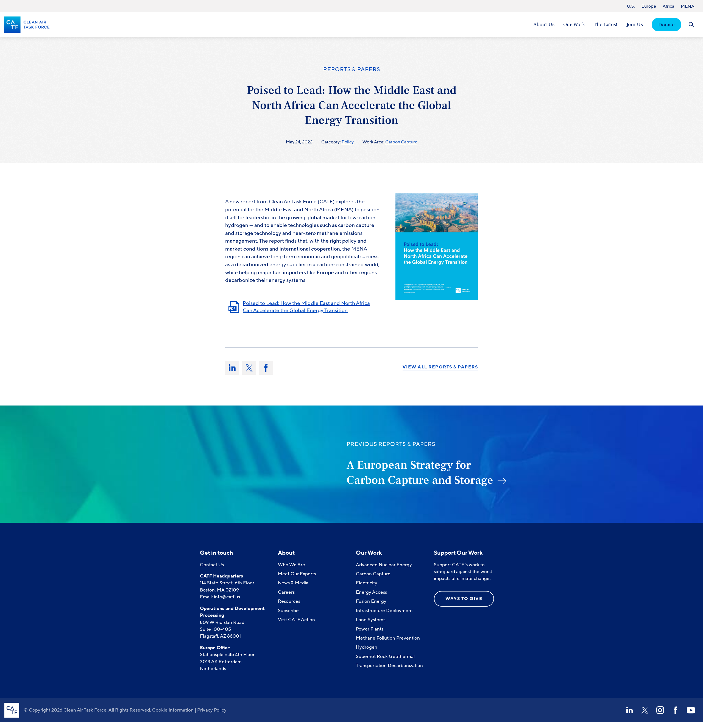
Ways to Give (463, 599)
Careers (286, 592)
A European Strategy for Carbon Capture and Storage (420, 473)
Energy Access (371, 592)
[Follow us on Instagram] (660, 710)
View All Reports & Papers (440, 367)
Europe (648, 6)
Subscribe (288, 610)
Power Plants (369, 629)
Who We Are (291, 565)
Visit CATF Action (296, 620)
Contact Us (212, 565)
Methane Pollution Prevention (388, 638)
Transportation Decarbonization (389, 665)
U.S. (631, 6)
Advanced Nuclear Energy (384, 565)
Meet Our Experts (297, 574)
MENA (687, 6)
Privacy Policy (212, 710)
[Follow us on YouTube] (691, 710)
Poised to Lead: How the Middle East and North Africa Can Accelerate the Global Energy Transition (306, 307)
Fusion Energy (371, 601)
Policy (348, 142)
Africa (668, 6)
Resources (289, 601)
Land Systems (370, 620)
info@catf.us (227, 597)
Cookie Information (173, 710)
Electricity (366, 583)
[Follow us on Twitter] (644, 710)
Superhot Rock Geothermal (385, 656)
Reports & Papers (351, 69)
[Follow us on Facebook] (675, 710)
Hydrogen (366, 647)
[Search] (691, 24)
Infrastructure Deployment (384, 610)
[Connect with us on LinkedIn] (629, 710)
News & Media (293, 583)
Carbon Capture (401, 142)
